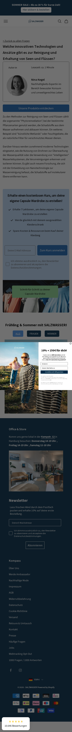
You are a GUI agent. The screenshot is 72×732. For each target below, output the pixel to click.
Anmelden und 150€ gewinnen (54, 372)
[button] (16, 723)
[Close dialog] (70, 343)
